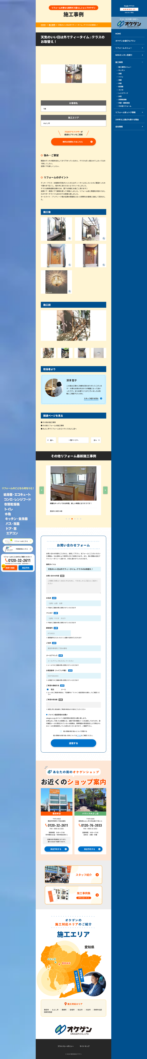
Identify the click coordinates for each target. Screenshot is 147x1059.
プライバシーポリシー (66, 1046)
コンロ (120, 89)
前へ (51, 440)
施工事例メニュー (124, 67)
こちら (79, 735)
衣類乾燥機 (122, 99)
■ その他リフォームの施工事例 (52, 425)
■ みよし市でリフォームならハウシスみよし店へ (59, 428)
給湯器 (120, 86)
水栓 (120, 96)
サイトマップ (84, 1046)
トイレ (120, 76)
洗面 (120, 80)
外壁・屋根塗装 (124, 103)
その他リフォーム (124, 106)
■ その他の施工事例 (48, 422)
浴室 (120, 73)
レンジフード (123, 93)
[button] (41, 490)
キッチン (121, 70)
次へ (95, 440)
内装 (120, 83)
